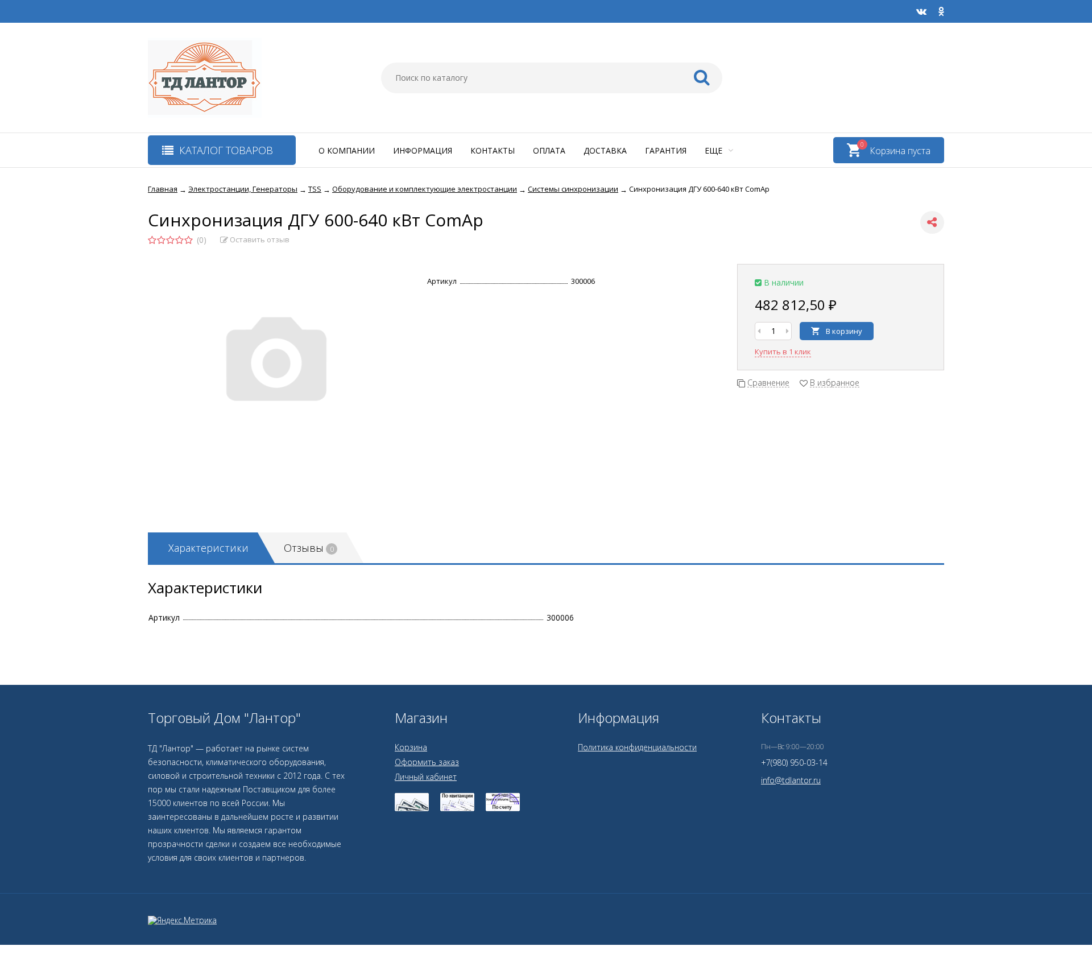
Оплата (549, 150)
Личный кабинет (426, 776)
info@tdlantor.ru (791, 780)
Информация (422, 150)
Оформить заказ (427, 762)
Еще (715, 150)
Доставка (605, 150)
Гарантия (665, 150)
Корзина (411, 747)
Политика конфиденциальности (637, 747)
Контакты (492, 150)
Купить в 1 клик (783, 351)
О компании (346, 150)
